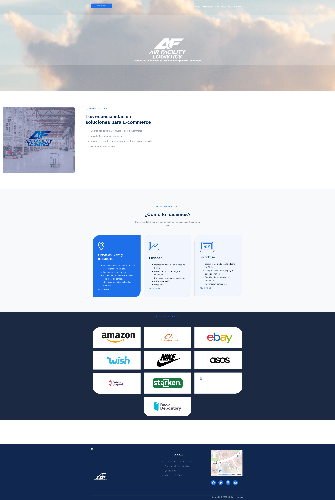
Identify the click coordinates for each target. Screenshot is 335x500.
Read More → (105, 289)
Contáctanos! (101, 6)
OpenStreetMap (226, 475)
